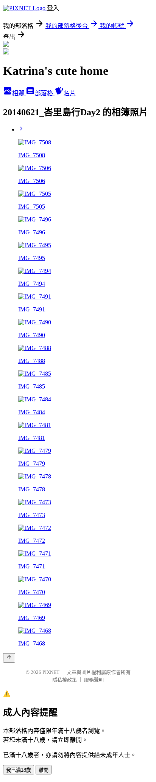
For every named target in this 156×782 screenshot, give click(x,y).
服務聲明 (94, 680)
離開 (43, 770)
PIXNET (50, 672)
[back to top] (9, 658)
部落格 (45, 93)
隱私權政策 (64, 680)
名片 (70, 93)
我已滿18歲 (18, 770)
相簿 (19, 93)
